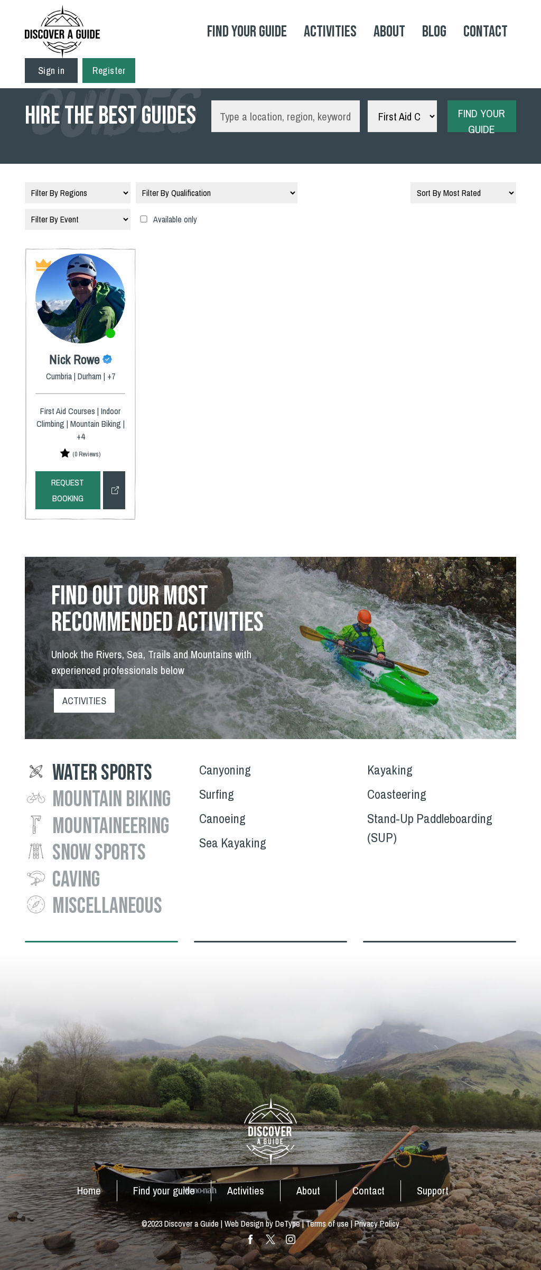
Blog (434, 31)
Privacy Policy (377, 1223)
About (389, 31)
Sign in (51, 70)
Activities (330, 31)
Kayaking (390, 769)
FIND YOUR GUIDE (481, 119)
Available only (175, 219)
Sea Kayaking (232, 842)
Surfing (216, 794)
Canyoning (225, 769)
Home (89, 1190)
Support (433, 1190)
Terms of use (327, 1223)
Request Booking (67, 490)
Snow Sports (99, 852)
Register (108, 70)
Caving (76, 879)
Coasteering (396, 794)
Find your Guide (247, 31)
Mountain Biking (111, 799)
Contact (485, 31)
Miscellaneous (107, 906)
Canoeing (222, 818)
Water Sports (102, 773)
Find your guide (164, 1190)
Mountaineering (110, 826)
